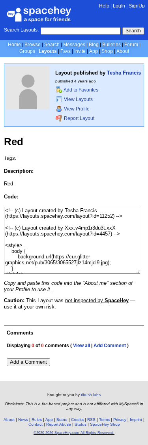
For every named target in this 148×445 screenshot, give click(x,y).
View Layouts (78, 99)
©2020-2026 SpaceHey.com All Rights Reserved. (74, 433)
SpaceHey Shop (105, 424)
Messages (74, 44)
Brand (61, 419)
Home (14, 44)
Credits (77, 419)
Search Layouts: (21, 30)
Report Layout (78, 118)
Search (133, 31)
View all (81, 345)
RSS (91, 419)
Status (80, 424)
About (122, 51)
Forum (131, 44)
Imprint (136, 419)
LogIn (119, 6)
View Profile (76, 109)
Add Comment (110, 345)
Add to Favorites (80, 90)
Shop (107, 51)
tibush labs (91, 395)
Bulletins (111, 44)
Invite (80, 51)
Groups (27, 51)
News (23, 419)
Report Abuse (58, 424)
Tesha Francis (124, 73)
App (93, 51)
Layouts (48, 51)
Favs (65, 51)
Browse (32, 44)
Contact (35, 424)
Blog (94, 44)
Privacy (119, 419)
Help (104, 6)
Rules (37, 419)
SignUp (137, 6)
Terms (104, 419)
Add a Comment (28, 362)
